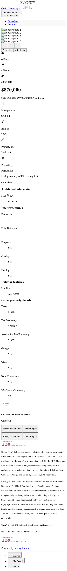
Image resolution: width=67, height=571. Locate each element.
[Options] (4, 45)
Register (14, 15)
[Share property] (17, 45)
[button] (33, 29)
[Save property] (11, 45)
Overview (13, 21)
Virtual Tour (20, 50)
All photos (7, 50)
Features (12, 24)
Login (5, 15)
